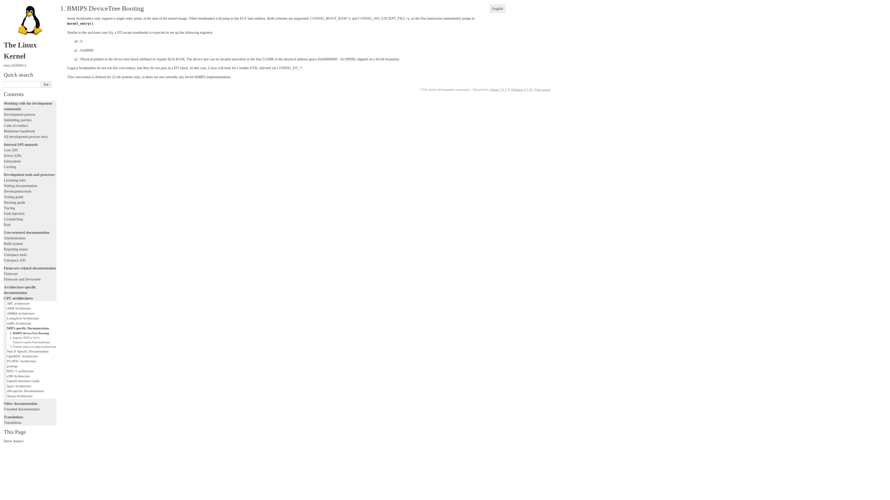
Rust (7, 225)
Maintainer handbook (19, 131)
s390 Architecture (18, 376)
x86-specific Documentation (25, 391)
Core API (11, 150)
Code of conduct (16, 126)
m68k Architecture (19, 323)
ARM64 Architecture (20, 313)
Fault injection (14, 214)
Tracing (9, 208)
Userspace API (14, 260)
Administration (14, 238)
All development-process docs (26, 137)
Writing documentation (20, 186)
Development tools (17, 191)
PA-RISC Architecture (21, 361)
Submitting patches (18, 120)
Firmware (11, 274)
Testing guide (13, 197)
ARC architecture (18, 303)
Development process (19, 114)
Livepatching (13, 219)
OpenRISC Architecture (22, 356)
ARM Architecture (19, 308)
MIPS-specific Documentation (28, 328)
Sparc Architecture (19, 386)
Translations (12, 423)
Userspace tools (15, 255)
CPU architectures (18, 298)
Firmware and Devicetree (22, 279)
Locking (10, 167)
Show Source (13, 441)
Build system (13, 244)
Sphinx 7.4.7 (498, 89)
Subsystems (12, 161)
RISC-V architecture (20, 371)
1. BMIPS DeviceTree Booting (29, 333)
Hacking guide (14, 202)
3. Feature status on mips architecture (33, 346)
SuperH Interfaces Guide (23, 381)
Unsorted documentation (22, 409)
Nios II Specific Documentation (28, 351)
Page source (542, 89)
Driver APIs (12, 156)
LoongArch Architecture (23, 318)
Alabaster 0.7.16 (521, 89)
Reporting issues (16, 249)
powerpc (12, 366)
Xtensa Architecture (20, 396)
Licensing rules (15, 180)
